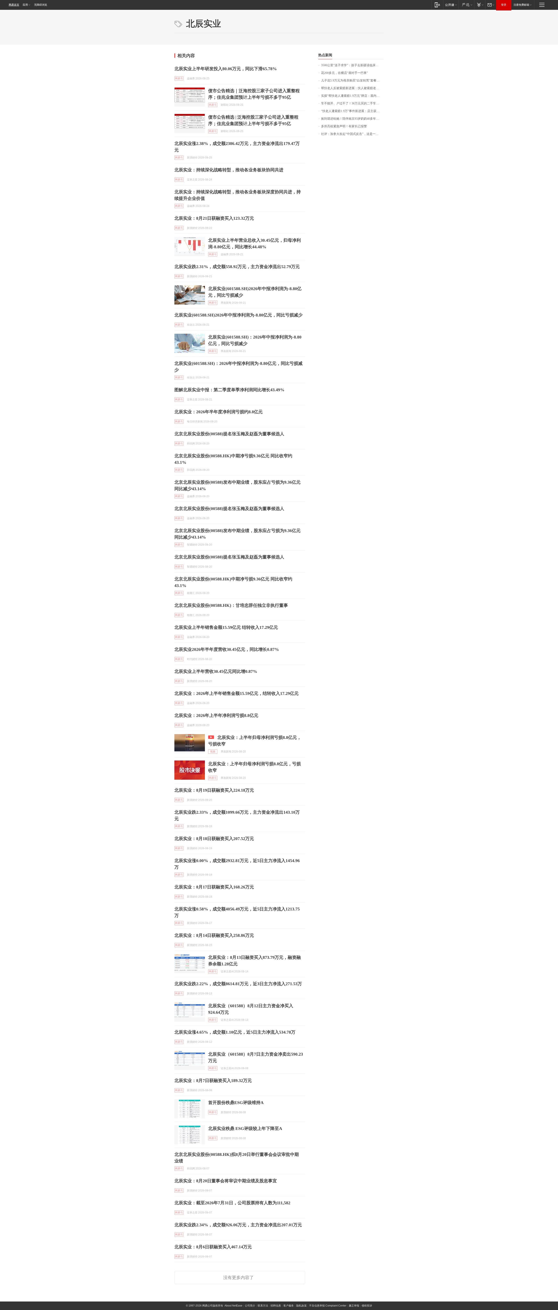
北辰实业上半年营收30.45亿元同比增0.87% (215, 671)
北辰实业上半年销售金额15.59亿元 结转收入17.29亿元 (226, 627)
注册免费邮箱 (521, 4)
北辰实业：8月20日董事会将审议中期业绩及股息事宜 (225, 1180)
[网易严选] (466, 4)
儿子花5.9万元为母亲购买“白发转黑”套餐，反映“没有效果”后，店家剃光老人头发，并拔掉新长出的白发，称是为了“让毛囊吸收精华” (352, 80)
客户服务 (288, 1305)
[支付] (479, 4)
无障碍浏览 (40, 4)
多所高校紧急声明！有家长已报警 (344, 126)
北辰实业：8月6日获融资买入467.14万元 (213, 1246)
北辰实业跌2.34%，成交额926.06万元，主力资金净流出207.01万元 (238, 1224)
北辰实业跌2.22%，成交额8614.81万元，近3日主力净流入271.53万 (238, 983)
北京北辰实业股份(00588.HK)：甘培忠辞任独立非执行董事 (231, 605)
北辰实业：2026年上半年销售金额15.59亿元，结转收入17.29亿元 (236, 693)
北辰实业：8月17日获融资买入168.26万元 (214, 887)
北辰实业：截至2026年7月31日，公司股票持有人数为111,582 (232, 1202)
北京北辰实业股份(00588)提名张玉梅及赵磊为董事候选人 (229, 433)
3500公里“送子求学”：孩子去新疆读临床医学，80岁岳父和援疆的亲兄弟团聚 (352, 65)
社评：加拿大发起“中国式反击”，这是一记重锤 (352, 134)
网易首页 (14, 4)
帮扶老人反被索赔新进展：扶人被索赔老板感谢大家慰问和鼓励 (352, 88)
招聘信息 (275, 1305)
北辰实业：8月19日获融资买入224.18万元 (214, 790)
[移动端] (437, 4)
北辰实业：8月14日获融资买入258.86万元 (214, 935)
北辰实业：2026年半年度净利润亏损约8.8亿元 (218, 411)
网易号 (179, 78)
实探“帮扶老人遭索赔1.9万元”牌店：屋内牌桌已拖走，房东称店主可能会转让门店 (352, 95)
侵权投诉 (367, 1305)
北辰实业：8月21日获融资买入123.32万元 (214, 218)
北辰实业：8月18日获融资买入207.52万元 (214, 838)
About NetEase (233, 1305)
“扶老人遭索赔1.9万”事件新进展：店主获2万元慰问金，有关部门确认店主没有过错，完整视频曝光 (352, 111)
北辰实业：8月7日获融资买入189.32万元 (213, 1080)
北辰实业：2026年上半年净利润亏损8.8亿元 (216, 715)
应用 (25, 4)
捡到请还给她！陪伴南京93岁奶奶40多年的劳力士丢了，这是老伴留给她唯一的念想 (352, 118)
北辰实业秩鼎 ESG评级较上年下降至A (245, 1128)
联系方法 (263, 1305)
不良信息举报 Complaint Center (327, 1305)
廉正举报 (354, 1305)
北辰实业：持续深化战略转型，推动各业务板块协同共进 (228, 169)
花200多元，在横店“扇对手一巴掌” (344, 73)
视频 (212, 751)
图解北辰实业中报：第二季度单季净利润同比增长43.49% (229, 389)
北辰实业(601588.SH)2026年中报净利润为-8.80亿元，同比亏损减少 (238, 315)
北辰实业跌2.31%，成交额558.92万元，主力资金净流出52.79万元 (237, 266)
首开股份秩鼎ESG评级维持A (236, 1102)
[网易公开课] (451, 4)
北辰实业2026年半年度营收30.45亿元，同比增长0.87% (226, 649)
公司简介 (250, 1305)
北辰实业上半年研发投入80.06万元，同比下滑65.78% (225, 68)
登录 (503, 4)
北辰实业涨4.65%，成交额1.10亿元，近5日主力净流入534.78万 (234, 1032)
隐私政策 (301, 1305)
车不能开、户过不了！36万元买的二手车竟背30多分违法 (352, 103)
